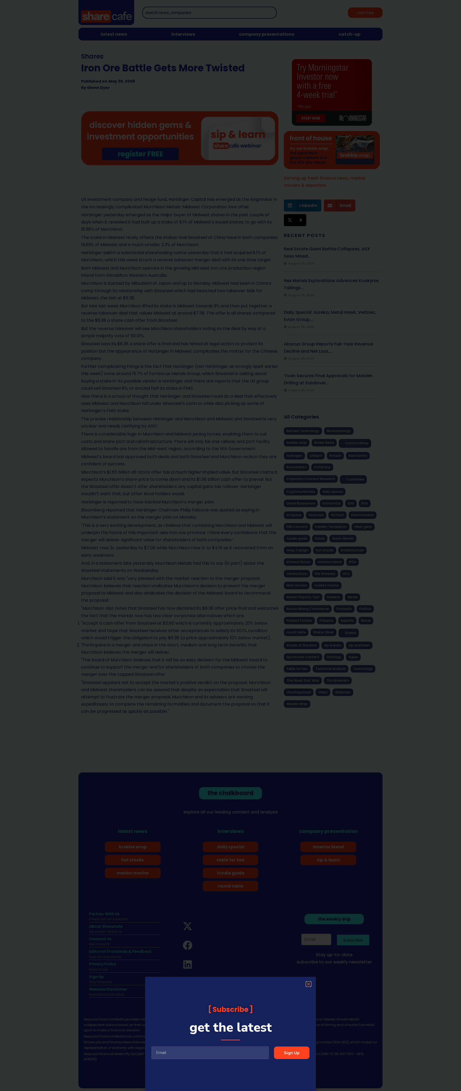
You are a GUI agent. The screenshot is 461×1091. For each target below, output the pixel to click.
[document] (230, 545)
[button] (309, 984)
